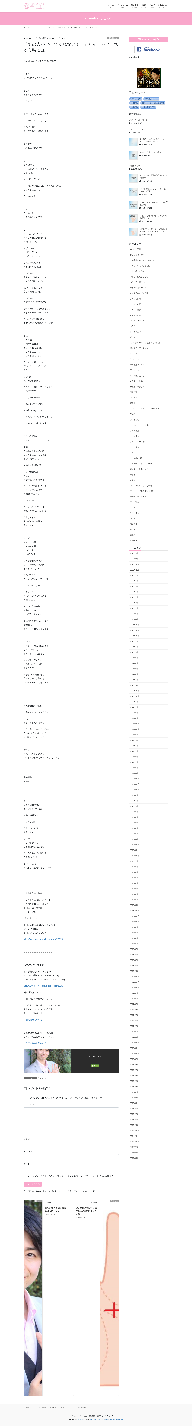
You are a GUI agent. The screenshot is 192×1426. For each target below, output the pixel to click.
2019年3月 (134, 894)
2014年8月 (134, 1147)
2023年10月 (135, 696)
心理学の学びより (137, 387)
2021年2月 (134, 768)
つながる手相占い (137, 282)
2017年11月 (135, 982)
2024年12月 (135, 625)
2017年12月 (135, 977)
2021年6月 (134, 746)
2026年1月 (134, 559)
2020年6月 (134, 812)
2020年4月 (134, 823)
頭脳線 (132, 535)
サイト (27, 1164)
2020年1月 (134, 839)
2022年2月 (134, 718)
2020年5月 (134, 817)
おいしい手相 (135, 249)
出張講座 (135, 107)
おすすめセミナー (137, 255)
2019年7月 (134, 872)
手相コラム (113, 38)
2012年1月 (134, 1158)
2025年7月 (134, 586)
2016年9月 (134, 1059)
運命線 (132, 518)
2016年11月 (135, 1048)
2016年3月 (134, 1086)
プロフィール (40, 1407)
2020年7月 (134, 806)
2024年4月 (134, 669)
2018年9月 (134, 927)
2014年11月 (135, 1136)
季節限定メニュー (137, 365)
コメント (29, 1104)
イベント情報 (135, 310)
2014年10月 (135, 1141)
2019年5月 (134, 883)
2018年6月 (134, 944)
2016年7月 (134, 1070)
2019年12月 (135, 845)
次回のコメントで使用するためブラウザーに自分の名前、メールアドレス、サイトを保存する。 (71, 1176)
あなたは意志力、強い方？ (150, 152)
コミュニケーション (138, 321)
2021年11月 (135, 724)
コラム (132, 326)
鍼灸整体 (133, 524)
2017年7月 (134, 1004)
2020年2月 (134, 834)
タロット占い (136, 99)
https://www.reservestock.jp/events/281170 (43, 939)
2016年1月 (134, 1098)
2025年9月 (134, 575)
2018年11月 (135, 916)
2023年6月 (134, 702)
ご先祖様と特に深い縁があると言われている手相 (86, 1211)
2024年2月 (134, 680)
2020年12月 (135, 779)
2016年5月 (134, 1076)
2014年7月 (134, 1153)
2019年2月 (134, 900)
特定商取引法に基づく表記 (141, 486)
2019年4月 (134, 889)
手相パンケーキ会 (137, 442)
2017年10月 (135, 988)
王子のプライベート (138, 497)
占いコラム (134, 354)
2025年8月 (134, 581)
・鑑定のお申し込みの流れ (36, 1043)
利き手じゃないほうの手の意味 (153, 103)
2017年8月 (134, 999)
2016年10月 (135, 1054)
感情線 (132, 403)
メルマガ (133, 337)
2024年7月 (134, 652)
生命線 (132, 508)
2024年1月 (134, 685)
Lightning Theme (95, 1420)
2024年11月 (135, 630)
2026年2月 (134, 553)
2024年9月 (134, 641)
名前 (27, 1139)
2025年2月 (134, 614)
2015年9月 (134, 1109)
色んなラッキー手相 (138, 513)
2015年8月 (134, 1114)
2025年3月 (134, 608)
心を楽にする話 (136, 381)
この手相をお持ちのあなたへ (142, 260)
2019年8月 (134, 867)
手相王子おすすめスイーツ (141, 463)
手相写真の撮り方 (137, 458)
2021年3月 (134, 762)
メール (28, 1151)
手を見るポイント (151, 99)
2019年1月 (134, 905)
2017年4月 (134, 1021)
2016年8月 (134, 1065)
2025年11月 (135, 564)
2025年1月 (134, 619)
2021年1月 (134, 773)
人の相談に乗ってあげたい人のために (145, 343)
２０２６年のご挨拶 (137, 129)
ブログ (71, 1407)
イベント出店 (135, 304)
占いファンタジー (137, 359)
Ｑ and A (133, 541)
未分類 (132, 480)
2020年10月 (135, 790)
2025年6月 (134, 592)
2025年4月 (134, 603)
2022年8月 (134, 713)
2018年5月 (134, 949)
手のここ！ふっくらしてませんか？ (144, 409)
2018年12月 (135, 911)
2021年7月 (134, 740)
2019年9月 (134, 861)
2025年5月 (134, 597)
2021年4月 (134, 757)
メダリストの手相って (138, 120)
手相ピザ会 (134, 447)
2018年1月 (134, 971)
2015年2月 (134, 1120)
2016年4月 (134, 1081)
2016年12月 (135, 1043)
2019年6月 (134, 878)
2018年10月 (135, 922)
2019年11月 (135, 850)
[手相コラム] (33, 1297)
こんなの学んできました (140, 266)
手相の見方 (134, 431)
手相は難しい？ (135, 166)
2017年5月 (134, 1015)
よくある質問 (135, 299)
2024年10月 (135, 636)
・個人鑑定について (33, 1020)
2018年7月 (134, 938)
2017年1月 (134, 1037)
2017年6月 (134, 1010)
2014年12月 (135, 1131)
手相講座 (135, 103)
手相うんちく (135, 420)
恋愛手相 (133, 398)
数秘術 (132, 475)
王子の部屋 (134, 502)
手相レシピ (134, 453)
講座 (62, 1407)
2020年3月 (134, 828)
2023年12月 (135, 691)
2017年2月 (134, 1032)
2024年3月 (134, 674)
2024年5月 (134, 663)
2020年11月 (135, 784)
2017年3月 (134, 1026)
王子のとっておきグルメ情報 (142, 491)
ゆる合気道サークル (138, 288)
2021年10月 (135, 729)
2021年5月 (134, 751)
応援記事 (133, 392)
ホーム (28, 1407)
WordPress (81, 1420)
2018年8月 (134, 933)
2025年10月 (135, 570)
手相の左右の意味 (148, 107)
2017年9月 (134, 993)
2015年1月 (134, 1125)
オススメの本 (135, 315)
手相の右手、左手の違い (140, 425)
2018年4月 (134, 955)
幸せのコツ (134, 370)
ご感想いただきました (139, 277)
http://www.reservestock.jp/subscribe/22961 (43, 986)
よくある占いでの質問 (139, 293)
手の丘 (132, 414)
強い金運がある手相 (138, 376)
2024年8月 (134, 647)
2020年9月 (134, 795)
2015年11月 (135, 1103)
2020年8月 (134, 801)
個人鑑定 (53, 1407)
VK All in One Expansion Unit (113, 1420)
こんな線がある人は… (139, 271)
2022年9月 (134, 707)
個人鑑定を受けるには (139, 348)
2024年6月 (134, 658)
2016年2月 (134, 1092)
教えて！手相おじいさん (140, 469)
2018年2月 (134, 966)
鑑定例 (132, 529)
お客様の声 (81, 1407)
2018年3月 (134, 960)
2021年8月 (134, 735)
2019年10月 (135, 856)
